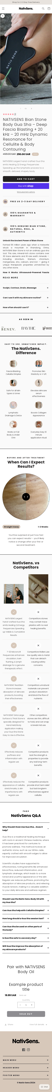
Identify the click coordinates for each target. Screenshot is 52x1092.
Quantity (26, 1000)
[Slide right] (31, 108)
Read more (10, 278)
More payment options (26, 192)
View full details (37, 1024)
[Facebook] (23, 1049)
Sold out (26, 1014)
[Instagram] (28, 1049)
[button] (3, 8)
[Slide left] (20, 108)
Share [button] (10, 1024)
